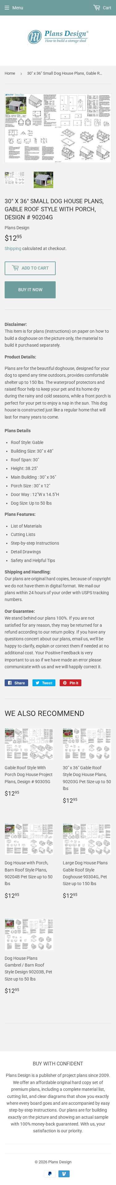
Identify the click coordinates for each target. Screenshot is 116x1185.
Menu (17, 7)
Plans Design (59, 1162)
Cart (106, 7)
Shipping (13, 248)
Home (10, 73)
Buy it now (30, 289)
